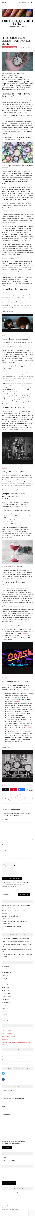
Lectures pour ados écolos (10, 916)
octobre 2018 (5, 999)
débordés (17, 798)
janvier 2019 (5, 990)
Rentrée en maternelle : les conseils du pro (15, 921)
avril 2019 (4, 981)
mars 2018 (5, 1020)
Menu (5, 2)
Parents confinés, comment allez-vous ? (14, 911)
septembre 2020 (6, 966)
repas (21, 800)
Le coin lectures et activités (9, 1036)
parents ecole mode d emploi (17, 22)
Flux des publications (7, 1057)
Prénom (4, 1177)
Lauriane (21, 47)
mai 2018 (4, 1014)
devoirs (22, 798)
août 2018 (4, 1005)
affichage (4, 522)
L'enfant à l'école (6, 1030)
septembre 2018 (6, 1002)
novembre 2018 (6, 996)
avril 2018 (4, 1017)
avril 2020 (4, 969)
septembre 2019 (6, 972)
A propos (4, 1157)
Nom (3, 845)
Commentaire (5, 820)
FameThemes (15, 1209)
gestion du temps (14, 800)
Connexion (5, 1054)
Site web (4, 857)
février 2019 (5, 987)
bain (12, 798)
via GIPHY (4, 335)
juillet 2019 (5, 975)
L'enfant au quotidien (9, 47)
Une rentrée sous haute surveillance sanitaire (16, 905)
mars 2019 (5, 984)
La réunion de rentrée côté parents (19, 938)
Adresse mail (5, 1171)
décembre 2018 (6, 993)
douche (30, 798)
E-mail (4, 851)
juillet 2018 (5, 1008)
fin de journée (6, 800)
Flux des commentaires (8, 1060)
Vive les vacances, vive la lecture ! (12, 926)
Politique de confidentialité (9, 1160)
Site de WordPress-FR (8, 1063)
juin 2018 (4, 1011)
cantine (5, 274)
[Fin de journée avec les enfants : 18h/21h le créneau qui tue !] (17, 61)
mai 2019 (4, 978)
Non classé (5, 1039)
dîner (26, 798)
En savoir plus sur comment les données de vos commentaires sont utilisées (17, 885)
